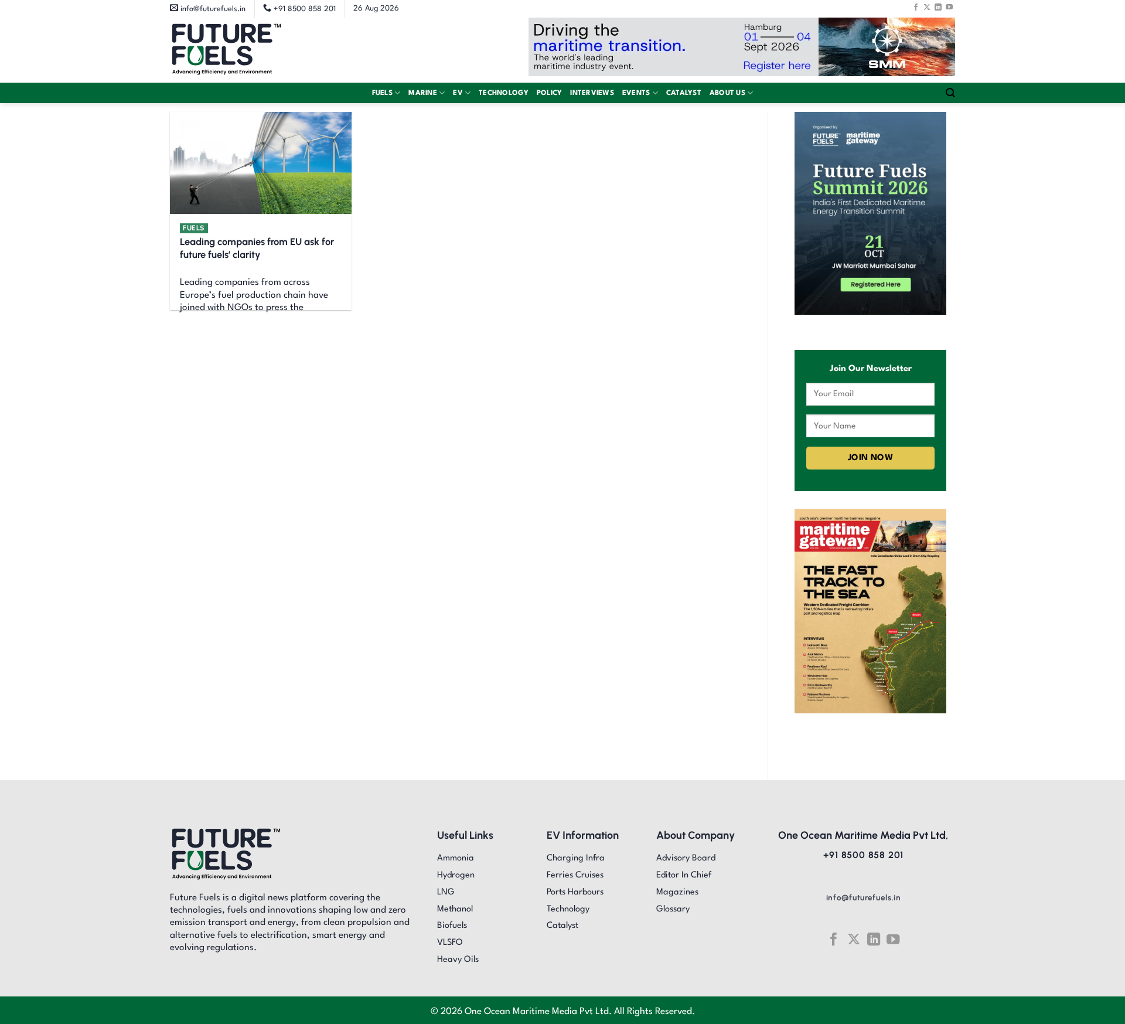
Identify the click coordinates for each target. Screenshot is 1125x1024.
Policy (549, 93)
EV (458, 93)
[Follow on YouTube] (949, 7)
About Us (727, 93)
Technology (504, 93)
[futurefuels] (226, 50)
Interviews (592, 93)
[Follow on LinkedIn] (938, 7)
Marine (422, 93)
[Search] (950, 93)
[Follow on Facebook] (915, 7)
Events (636, 93)
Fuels (382, 93)
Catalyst (683, 93)
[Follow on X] (926, 7)
